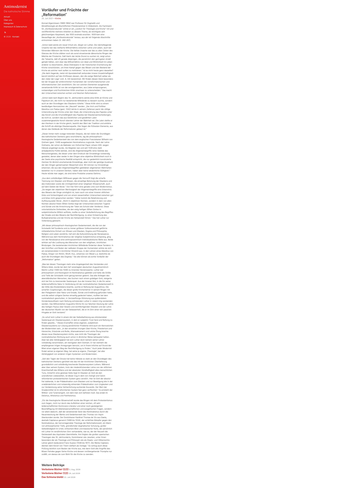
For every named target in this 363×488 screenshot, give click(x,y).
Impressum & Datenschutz (15, 27)
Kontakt (15, 37)
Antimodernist (15, 6)
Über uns (8, 20)
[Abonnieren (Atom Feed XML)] (5, 32)
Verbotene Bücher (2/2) (61, 469)
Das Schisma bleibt (58, 477)
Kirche (58, 18)
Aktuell (7, 17)
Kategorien (9, 23)
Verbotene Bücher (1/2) (61, 473)
